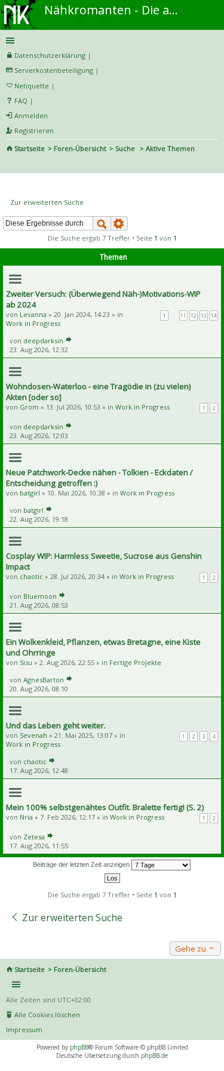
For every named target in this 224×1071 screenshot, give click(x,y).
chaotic (31, 576)
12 (194, 315)
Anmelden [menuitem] (31, 115)
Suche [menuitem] (11, 164)
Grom (29, 406)
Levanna (33, 314)
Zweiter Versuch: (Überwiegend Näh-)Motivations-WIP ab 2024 (103, 299)
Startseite (29, 148)
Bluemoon (40, 596)
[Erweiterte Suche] (119, 223)
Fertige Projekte (135, 662)
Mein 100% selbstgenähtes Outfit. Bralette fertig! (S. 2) (105, 807)
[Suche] (102, 223)
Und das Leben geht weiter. (56, 725)
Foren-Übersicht (80, 148)
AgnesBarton (43, 679)
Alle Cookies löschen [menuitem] (47, 1014)
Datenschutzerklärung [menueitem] (49, 55)
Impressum (24, 1029)
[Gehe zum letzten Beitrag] (68, 340)
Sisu (26, 662)
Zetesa (34, 836)
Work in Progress (33, 323)
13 (204, 315)
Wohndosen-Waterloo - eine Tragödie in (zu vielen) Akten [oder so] (98, 391)
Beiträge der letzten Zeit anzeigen (82, 864)
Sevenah (33, 735)
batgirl (30, 492)
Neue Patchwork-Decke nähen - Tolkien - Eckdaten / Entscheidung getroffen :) (99, 477)
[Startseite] (19, 4)
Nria (26, 817)
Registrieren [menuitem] (34, 130)
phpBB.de (154, 1055)
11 (183, 315)
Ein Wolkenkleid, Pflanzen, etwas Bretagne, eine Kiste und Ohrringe (103, 647)
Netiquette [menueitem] (31, 85)
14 (214, 315)
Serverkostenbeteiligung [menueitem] (53, 70)
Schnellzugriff (110, 40)
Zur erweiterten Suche (47, 202)
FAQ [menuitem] (20, 100)
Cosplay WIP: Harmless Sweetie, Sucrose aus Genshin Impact (104, 561)
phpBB (79, 1047)
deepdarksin (43, 340)
